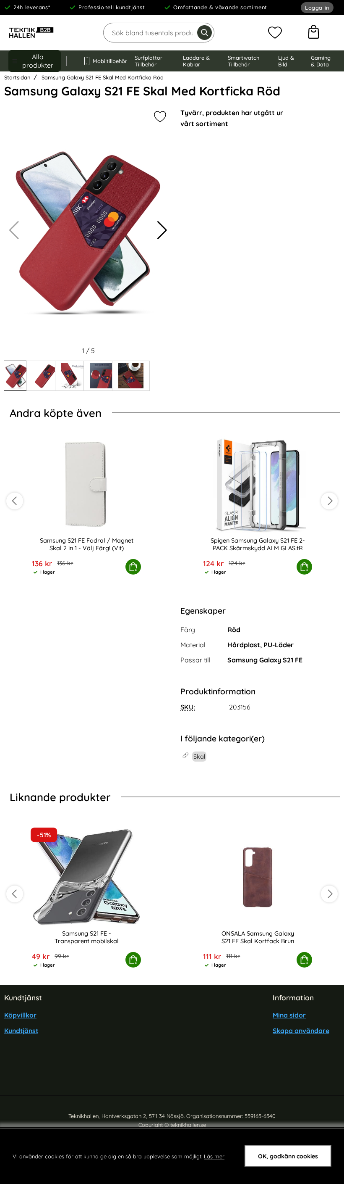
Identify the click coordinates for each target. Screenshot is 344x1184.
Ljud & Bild (286, 61)
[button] (162, 230)
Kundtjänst (21, 1030)
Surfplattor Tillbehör (148, 61)
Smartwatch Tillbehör (243, 61)
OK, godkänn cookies (288, 1156)
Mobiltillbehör (106, 61)
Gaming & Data (321, 61)
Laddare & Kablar (196, 61)
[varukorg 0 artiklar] (314, 32)
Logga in (317, 7)
